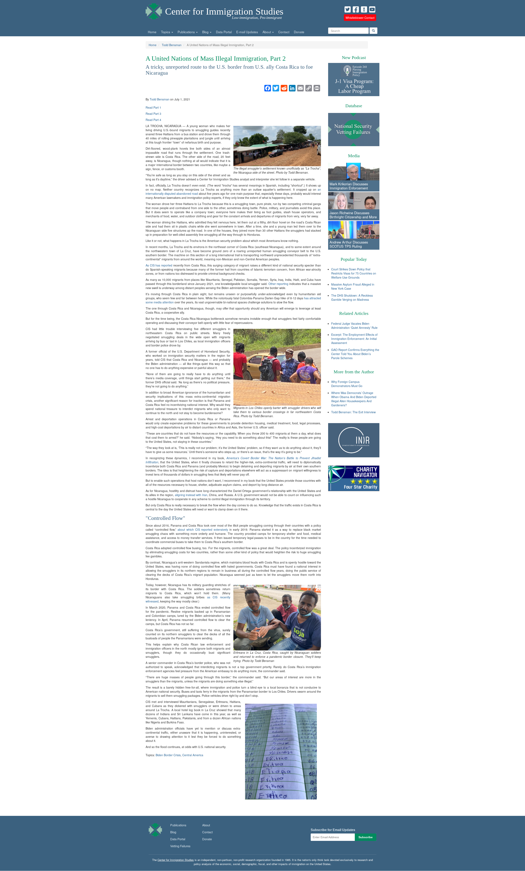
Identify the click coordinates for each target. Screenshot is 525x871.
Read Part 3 (153, 114)
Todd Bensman (171, 45)
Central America (192, 755)
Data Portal (224, 32)
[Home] (154, 10)
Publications (187, 32)
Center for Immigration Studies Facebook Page (356, 9)
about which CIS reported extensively (203, 529)
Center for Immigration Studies (224, 11)
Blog (205, 32)
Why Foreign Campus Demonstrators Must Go (346, 384)
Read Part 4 (153, 120)
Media (354, 155)
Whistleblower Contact (360, 18)
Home (152, 32)
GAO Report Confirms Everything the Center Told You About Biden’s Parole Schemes (355, 354)
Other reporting (278, 284)
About (267, 32)
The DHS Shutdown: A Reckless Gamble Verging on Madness (352, 297)
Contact (283, 32)
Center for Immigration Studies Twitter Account (348, 9)
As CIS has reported (159, 265)
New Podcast (354, 57)
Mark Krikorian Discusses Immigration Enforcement (349, 185)
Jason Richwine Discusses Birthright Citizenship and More (353, 214)
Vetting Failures (180, 846)
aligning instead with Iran (191, 495)
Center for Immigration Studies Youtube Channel (372, 9)
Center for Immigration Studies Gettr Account (364, 9)
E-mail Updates (247, 32)
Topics (166, 32)
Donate (299, 32)
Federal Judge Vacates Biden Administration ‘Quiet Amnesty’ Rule (354, 325)
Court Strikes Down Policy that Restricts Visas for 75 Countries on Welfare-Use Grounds (353, 273)
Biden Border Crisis (168, 755)
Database (353, 105)
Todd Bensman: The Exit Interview (353, 412)
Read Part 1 (153, 107)
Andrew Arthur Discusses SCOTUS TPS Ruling (349, 244)
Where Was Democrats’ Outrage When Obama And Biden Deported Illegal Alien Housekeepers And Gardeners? (353, 399)
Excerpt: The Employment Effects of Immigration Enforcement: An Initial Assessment (354, 338)
